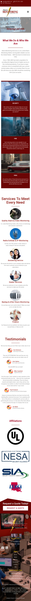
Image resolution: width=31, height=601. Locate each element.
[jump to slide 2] (14, 30)
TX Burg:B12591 (16, 592)
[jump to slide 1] (12, 30)
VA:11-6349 (22, 590)
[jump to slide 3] (15, 30)
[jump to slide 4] (17, 30)
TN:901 (16, 590)
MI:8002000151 (9, 590)
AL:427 (4, 588)
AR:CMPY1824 (11, 588)
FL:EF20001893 (7, 592)
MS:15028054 (24, 588)
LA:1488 (17, 588)
